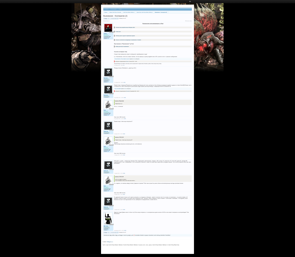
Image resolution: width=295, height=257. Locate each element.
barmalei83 (119, 88)
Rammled (106, 95)
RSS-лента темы (188, 20)
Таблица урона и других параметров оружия (125, 35)
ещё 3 (128, 58)
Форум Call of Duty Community (115, 12)
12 (113, 18)
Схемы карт (118, 31)
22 (108, 38)
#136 (124, 173)
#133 (125, 118)
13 (115, 18)
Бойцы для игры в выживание (122, 46)
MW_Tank (106, 226)
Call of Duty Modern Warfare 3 (129, 12)
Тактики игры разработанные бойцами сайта (125, 27)
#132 (125, 97)
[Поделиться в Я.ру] (134, 235)
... (110, 18)
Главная (106, 9)
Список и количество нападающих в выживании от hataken (128, 39)
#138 (124, 209)
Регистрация (113, 9)
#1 (123, 65)
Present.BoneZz (118, 58)
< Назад (105, 18)
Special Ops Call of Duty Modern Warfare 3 (145, 12)
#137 (124, 194)
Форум (120, 9)
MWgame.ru (110, 241)
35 (108, 115)
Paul (122, 58)
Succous (106, 78)
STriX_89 (106, 131)
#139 (125, 230)
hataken (124, 58)
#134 (124, 133)
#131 (124, 82)
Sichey (105, 33)
